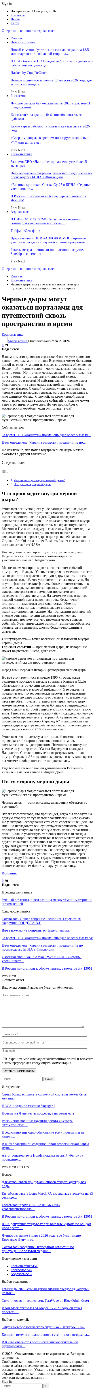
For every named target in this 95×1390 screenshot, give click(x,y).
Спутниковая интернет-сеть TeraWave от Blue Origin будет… (47, 1300)
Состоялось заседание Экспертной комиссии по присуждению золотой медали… (38, 1249)
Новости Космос (23, 42)
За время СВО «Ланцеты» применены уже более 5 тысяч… (46, 435)
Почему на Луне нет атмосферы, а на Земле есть (38, 1113)
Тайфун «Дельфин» (25, 231)
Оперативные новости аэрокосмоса (28, 31)
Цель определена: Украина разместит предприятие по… (44, 442)
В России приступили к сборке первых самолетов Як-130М (47, 1216)
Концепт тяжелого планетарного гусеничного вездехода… (46, 1334)
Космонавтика (21, 154)
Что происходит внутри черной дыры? (39, 480)
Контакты (18, 15)
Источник (9, 873)
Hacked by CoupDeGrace (29, 73)
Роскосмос (18, 96)
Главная (17, 38)
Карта (15, 23)
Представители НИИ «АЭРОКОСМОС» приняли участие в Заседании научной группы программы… (50, 240)
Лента (15, 19)
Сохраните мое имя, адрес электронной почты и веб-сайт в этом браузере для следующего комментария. (47, 1061)
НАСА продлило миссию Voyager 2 (28, 1106)
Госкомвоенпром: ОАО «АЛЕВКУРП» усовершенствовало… (31, 1207)
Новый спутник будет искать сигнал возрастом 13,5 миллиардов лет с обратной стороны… (50, 52)
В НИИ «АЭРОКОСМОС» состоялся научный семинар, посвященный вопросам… (46, 221)
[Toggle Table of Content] (5, 472)
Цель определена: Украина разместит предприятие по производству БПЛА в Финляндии (51, 175)
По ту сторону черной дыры (32, 484)
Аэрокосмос (20, 212)
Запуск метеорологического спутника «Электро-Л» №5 (43, 1327)
